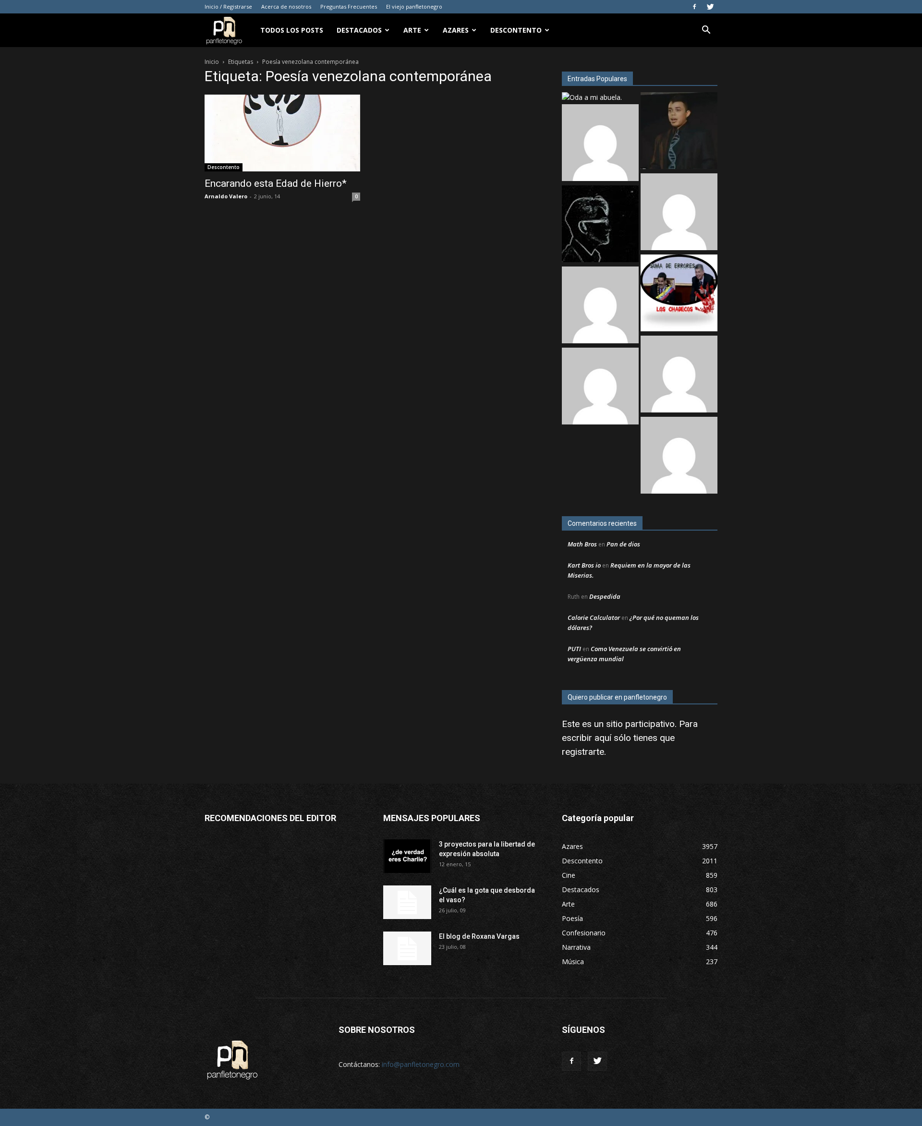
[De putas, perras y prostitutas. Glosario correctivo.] (600, 225)
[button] (705, 31)
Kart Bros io (584, 565)
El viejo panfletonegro (414, 6)
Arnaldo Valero (226, 196)
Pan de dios (623, 544)
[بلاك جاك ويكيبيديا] (679, 375)
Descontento (516, 30)
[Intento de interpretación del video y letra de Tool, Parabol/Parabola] (679, 456)
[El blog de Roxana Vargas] (407, 948)
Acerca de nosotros (286, 6)
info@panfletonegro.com (421, 1064)
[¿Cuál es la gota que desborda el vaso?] (407, 902)
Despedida (604, 596)
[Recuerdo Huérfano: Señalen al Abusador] (679, 131)
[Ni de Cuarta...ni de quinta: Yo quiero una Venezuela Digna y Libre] (679, 294)
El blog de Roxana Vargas (479, 936)
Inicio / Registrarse (228, 6)
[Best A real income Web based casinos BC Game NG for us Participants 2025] (600, 387)
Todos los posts (291, 30)
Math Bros (582, 544)
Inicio (212, 62)
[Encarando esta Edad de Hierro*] (282, 133)
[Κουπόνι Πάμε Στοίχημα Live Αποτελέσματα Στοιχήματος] (679, 213)
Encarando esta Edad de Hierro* (276, 183)
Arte (412, 30)
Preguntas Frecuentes (348, 6)
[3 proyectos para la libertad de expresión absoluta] (407, 856)
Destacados (359, 30)
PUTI (574, 648)
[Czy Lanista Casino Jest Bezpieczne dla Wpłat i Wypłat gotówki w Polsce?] (600, 143)
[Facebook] (694, 6)
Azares (456, 30)
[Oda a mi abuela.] (592, 97)
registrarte (583, 751)
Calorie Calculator (594, 617)
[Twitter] (710, 6)
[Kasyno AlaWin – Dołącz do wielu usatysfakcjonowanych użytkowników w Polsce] (600, 306)
